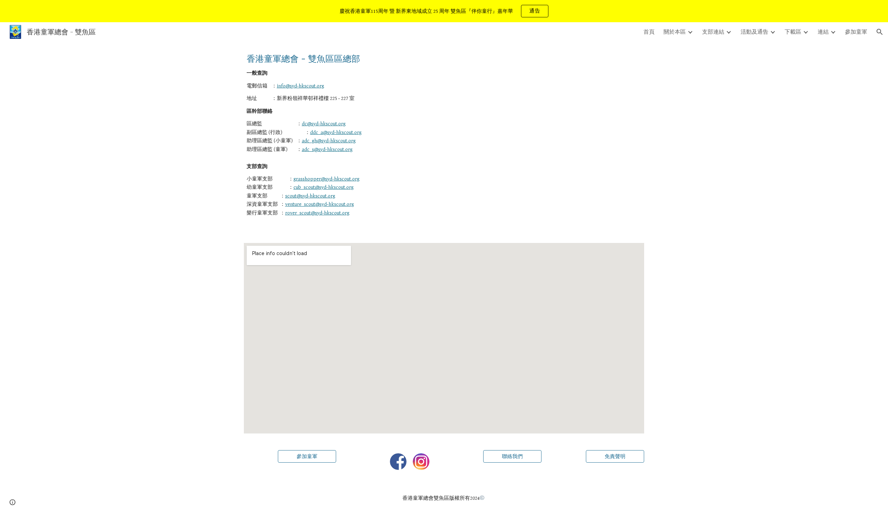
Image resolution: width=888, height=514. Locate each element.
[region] (444, 11)
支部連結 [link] (713, 31)
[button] (879, 32)
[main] (444, 138)
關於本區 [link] (675, 31)
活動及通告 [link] (754, 31)
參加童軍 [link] (856, 31)
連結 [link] (823, 31)
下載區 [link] (793, 31)
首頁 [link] (649, 31)
